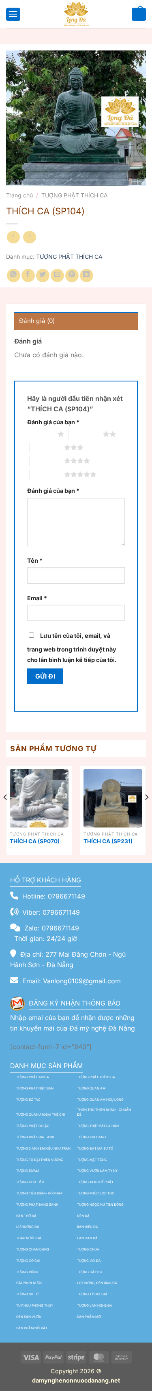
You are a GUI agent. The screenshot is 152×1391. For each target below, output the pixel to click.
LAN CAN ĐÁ (87, 1238)
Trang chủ (19, 195)
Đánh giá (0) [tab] (37, 321)
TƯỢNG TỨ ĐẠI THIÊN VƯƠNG (39, 1160)
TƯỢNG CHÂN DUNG (32, 1249)
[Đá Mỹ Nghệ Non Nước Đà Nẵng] (76, 14)
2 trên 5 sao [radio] (86, 434)
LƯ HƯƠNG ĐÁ (27, 1227)
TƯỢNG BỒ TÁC (28, 1100)
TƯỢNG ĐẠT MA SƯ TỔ (95, 1148)
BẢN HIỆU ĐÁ (87, 1227)
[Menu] (12, 14)
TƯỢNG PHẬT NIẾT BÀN (35, 1088)
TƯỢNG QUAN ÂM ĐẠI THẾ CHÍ (40, 1114)
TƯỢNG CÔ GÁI (28, 1261)
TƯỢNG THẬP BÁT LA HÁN (98, 1126)
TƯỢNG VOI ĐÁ (89, 1261)
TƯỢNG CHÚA (88, 1249)
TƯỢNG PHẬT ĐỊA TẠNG (35, 1137)
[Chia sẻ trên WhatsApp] (13, 275)
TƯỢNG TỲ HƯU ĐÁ (92, 1294)
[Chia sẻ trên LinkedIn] (86, 275)
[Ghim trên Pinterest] (72, 275)
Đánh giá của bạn (53, 422)
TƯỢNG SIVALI (27, 1171)
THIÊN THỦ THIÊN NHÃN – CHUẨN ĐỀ (104, 1112)
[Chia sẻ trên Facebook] (28, 275)
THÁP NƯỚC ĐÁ (28, 1238)
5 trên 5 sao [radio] (47, 474)
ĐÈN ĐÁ (83, 1216)
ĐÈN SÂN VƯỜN (28, 1317)
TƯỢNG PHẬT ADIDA (32, 1077)
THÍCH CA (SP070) (35, 841)
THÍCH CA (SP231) (108, 841)
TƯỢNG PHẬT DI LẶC (32, 1126)
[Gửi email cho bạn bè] (57, 275)
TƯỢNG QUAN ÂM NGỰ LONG (100, 1100)
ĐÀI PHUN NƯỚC (29, 1283)
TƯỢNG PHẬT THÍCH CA (74, 195)
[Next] (146, 814)
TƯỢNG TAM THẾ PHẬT (95, 1182)
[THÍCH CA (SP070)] (39, 798)
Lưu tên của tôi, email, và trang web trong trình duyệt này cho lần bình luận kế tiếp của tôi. (72, 647)
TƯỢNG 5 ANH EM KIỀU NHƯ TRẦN (43, 1148)
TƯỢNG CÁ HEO (89, 1272)
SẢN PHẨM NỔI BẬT (31, 1328)
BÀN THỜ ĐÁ (26, 1216)
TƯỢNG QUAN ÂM (91, 1088)
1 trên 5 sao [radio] (40, 434)
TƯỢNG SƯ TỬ (27, 1294)
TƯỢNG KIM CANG (91, 1137)
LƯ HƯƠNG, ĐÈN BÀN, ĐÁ (97, 1283)
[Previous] (6, 814)
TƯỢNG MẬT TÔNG (92, 1160)
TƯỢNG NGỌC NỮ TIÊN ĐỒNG (100, 1204)
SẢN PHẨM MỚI (89, 1317)
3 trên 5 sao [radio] (47, 447)
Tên (35, 560)
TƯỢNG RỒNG (27, 1272)
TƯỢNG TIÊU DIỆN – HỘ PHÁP (39, 1193)
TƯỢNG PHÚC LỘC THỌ (95, 1193)
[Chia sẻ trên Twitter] (42, 275)
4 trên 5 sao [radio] (47, 460)
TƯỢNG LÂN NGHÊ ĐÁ (94, 1305)
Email (37, 598)
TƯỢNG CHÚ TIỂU (30, 1182)
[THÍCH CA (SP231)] (112, 798)
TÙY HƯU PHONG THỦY (34, 1305)
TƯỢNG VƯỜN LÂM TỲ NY (97, 1171)
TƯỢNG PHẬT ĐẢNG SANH (37, 1204)
